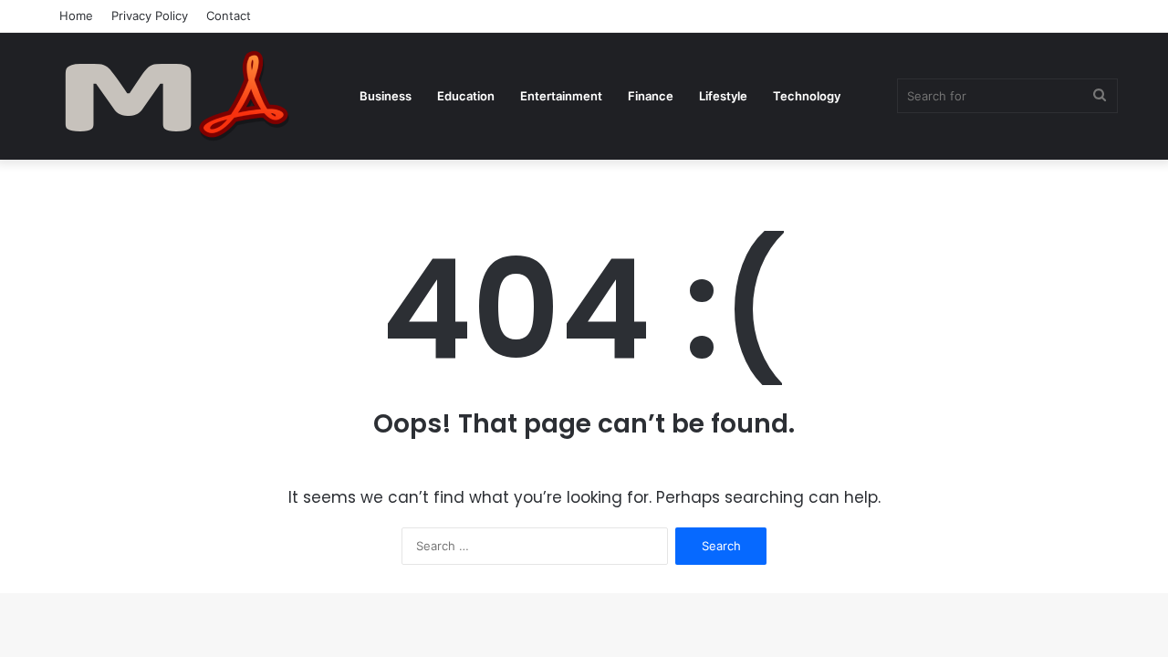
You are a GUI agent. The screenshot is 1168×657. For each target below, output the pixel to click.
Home (76, 15)
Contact (228, 15)
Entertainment (561, 96)
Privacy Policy (149, 15)
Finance (650, 96)
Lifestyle (723, 96)
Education (466, 96)
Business (386, 96)
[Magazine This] (187, 95)
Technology (806, 96)
